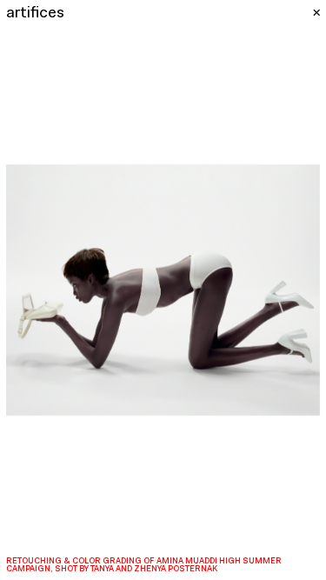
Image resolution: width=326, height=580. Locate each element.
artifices (35, 13)
